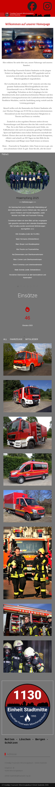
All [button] (5, 339)
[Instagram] (47, 6)
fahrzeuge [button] (16, 339)
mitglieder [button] (31, 339)
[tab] (18, 286)
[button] (27, 359)
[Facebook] (32, 6)
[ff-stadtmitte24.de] (27, 14)
